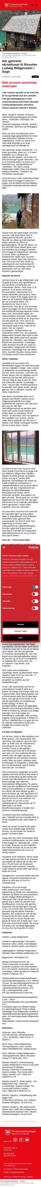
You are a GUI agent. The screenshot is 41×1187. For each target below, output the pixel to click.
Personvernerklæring (17, 1172)
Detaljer (31, 618)
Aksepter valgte (20, 631)
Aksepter (20, 624)
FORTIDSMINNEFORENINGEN (11, 53)
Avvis (20, 638)
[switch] (35, 594)
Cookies (6, 1172)
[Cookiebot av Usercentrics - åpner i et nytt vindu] (29, 547)
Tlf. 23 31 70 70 (9, 1153)
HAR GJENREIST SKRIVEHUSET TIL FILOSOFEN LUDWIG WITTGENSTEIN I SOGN (19, 56)
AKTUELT (24, 53)
